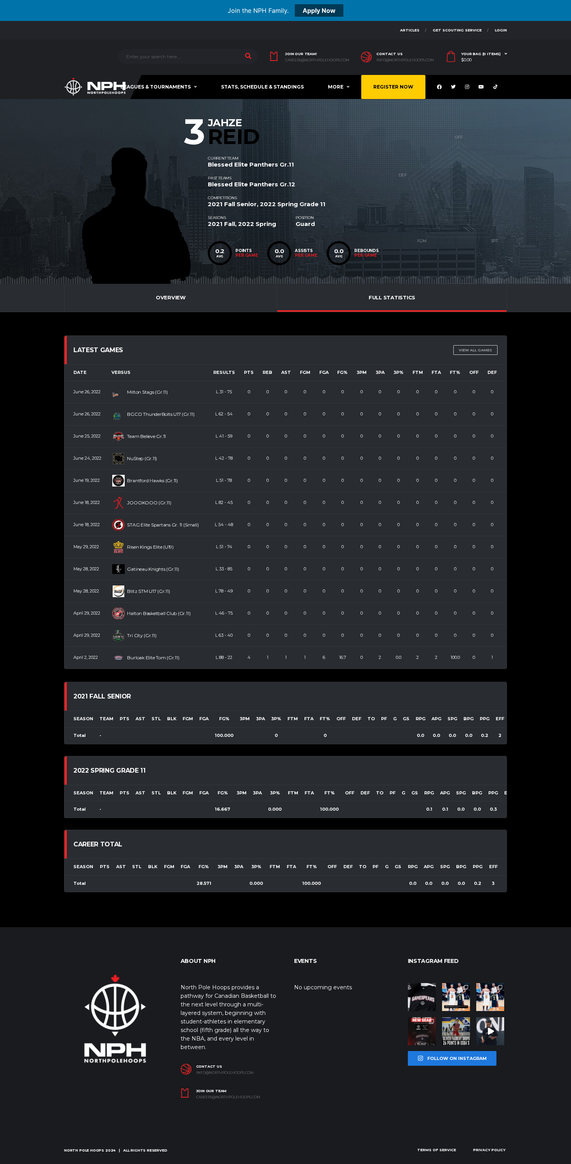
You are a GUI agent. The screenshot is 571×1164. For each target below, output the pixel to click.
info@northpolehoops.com (405, 60)
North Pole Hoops (84, 1150)
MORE (335, 87)
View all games (475, 350)
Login (501, 30)
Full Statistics (392, 297)
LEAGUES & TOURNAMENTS (155, 87)
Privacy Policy (489, 1150)
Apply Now (319, 10)
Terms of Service (436, 1150)
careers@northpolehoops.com (317, 60)
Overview (171, 297)
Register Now (393, 87)
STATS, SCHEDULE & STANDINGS (262, 87)
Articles (410, 30)
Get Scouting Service (457, 30)
